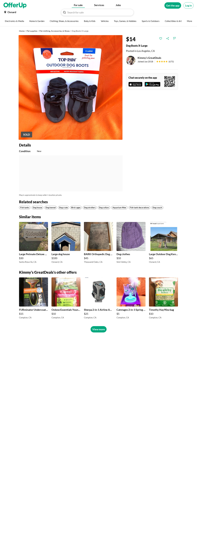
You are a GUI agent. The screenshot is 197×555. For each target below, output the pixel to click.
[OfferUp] (15, 5)
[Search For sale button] (64, 12)
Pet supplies (32, 31)
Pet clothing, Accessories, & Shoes (54, 31)
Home (22, 31)
